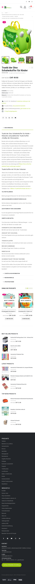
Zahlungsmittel (5, 520)
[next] (32, 67)
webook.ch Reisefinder (7, 500)
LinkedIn (9, 117)
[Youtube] (29, 1)
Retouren (4, 513)
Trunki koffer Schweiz (7, 97)
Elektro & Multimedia (7, 473)
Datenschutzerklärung (7, 525)
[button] (3, 7)
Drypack (4, 466)
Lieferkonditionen (6, 518)
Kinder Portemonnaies (7, 481)
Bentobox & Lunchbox (7, 443)
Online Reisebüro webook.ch (9, 498)
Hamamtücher (5, 446)
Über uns (4, 515)
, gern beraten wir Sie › (25, 108)
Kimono (4, 448)
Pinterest (7, 538)
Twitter (6, 117)
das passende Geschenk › (19, 105)
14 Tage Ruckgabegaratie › (10, 111)
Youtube (11, 538)
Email (15, 117)
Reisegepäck (5, 453)
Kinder (8, 95)
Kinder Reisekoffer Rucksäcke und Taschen (21, 95)
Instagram (15, 538)
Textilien (4, 441)
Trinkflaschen (5, 468)
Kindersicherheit (6, 479)
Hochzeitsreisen (6, 510)
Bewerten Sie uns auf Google (9, 533)
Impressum (4, 528)
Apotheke (4, 451)
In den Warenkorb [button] (26, 318)
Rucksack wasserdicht (7, 463)
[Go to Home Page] (2, 13)
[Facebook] (26, 1)
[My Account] (25, 7)
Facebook (3, 117)
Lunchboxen (5, 471)
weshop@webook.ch (7, 556)
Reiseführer (4, 484)
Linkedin (19, 538)
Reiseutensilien (5, 530)
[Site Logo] (7, 7)
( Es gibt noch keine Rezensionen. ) (17, 73)
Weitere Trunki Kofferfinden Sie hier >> (20, 188)
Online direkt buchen (7, 508)
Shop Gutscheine (6, 495)
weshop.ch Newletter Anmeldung (11, 565)
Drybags (4, 461)
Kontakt (4, 490)
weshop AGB (5, 523)
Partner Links (5, 493)
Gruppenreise (5, 505)
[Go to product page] (5, 339)
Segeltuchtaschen (6, 458)
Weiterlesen (10, 318)
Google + (12, 117)
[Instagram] (32, 1)
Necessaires (5, 456)
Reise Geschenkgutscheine (8, 503)
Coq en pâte (4, 309)
